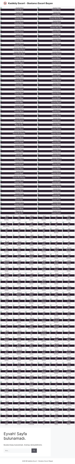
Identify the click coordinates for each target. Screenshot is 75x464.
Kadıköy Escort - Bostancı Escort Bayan (30, 3)
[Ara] (34, 450)
